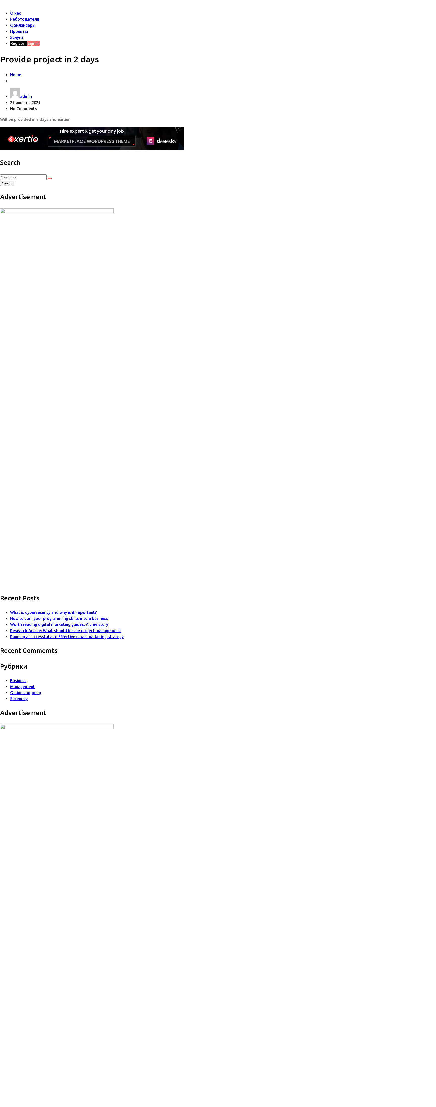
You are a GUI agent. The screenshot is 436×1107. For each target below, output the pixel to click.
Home (15, 74)
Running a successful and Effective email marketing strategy (67, 636)
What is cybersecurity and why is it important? (53, 612)
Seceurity (19, 698)
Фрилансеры (22, 25)
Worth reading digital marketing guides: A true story (59, 624)
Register (18, 43)
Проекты (19, 31)
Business (18, 680)
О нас (15, 13)
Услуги (16, 37)
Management (22, 686)
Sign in (34, 43)
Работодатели (24, 19)
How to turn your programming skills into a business (59, 618)
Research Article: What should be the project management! (65, 630)
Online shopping (25, 692)
